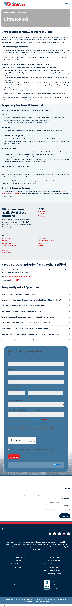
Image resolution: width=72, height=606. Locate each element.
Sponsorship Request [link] (54, 574)
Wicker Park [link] (41, 216)
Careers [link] (18, 567)
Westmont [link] (5, 248)
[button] (49, 533)
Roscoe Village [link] (42, 214)
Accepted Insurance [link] (18, 564)
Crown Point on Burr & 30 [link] (46, 241)
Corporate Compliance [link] (42, 601)
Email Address (65, 498)
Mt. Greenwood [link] (43, 211)
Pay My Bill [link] (54, 567)
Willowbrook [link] (6, 253)
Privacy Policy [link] (41, 599)
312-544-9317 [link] (14, 280)
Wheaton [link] (5, 250)
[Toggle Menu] (66, 4)
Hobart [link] (40, 243)
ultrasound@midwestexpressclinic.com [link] (18, 276)
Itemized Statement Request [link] (54, 564)
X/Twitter (67, 488)
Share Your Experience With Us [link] (54, 570)
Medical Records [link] (54, 561)
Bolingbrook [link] (6, 238)
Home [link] (6, 13)
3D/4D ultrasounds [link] (15, 194)
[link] (14, 4)
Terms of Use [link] (51, 599)
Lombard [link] (5, 241)
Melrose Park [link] (6, 243)
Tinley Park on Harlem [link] (9, 245)
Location (66, 506)
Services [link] (12, 13)
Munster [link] (40, 245)
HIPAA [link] (57, 599)
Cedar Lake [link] (41, 238)
